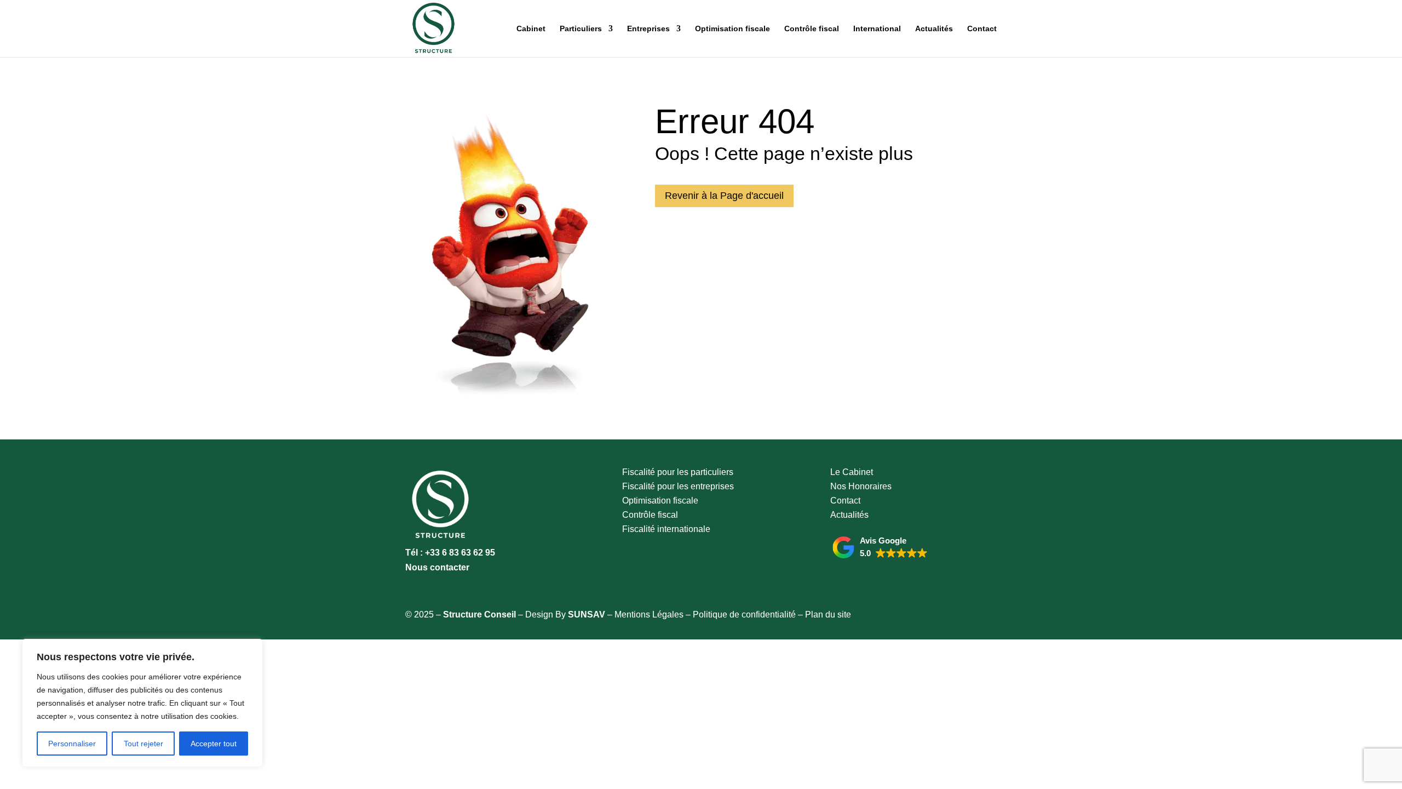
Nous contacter (437, 567)
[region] (142, 703)
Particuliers (581, 29)
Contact (982, 29)
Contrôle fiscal (811, 29)
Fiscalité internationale (666, 529)
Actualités (934, 29)
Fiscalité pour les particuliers (677, 472)
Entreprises (648, 29)
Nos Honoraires (861, 486)
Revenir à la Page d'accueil (724, 195)
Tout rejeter (143, 743)
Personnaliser (72, 743)
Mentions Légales (648, 614)
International (877, 29)
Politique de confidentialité (744, 614)
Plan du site (828, 614)
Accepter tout (214, 743)
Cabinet (530, 29)
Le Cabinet (851, 472)
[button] (880, 547)
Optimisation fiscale (732, 29)
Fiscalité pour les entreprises (678, 486)
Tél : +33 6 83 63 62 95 (450, 552)
